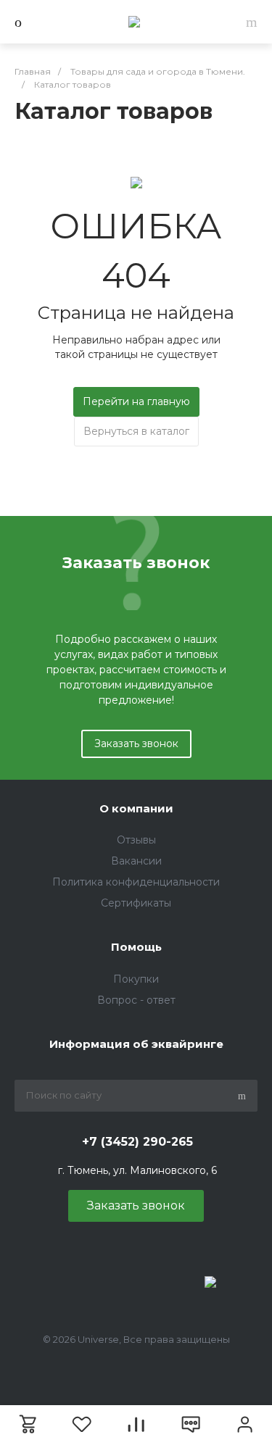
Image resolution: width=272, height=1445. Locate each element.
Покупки (136, 979)
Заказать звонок (136, 743)
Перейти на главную (136, 401)
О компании (136, 808)
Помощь (136, 947)
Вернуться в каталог (136, 431)
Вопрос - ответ (136, 1000)
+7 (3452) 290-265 (137, 1142)
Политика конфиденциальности (136, 881)
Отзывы (136, 839)
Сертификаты (136, 902)
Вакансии (136, 860)
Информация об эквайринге (136, 1044)
